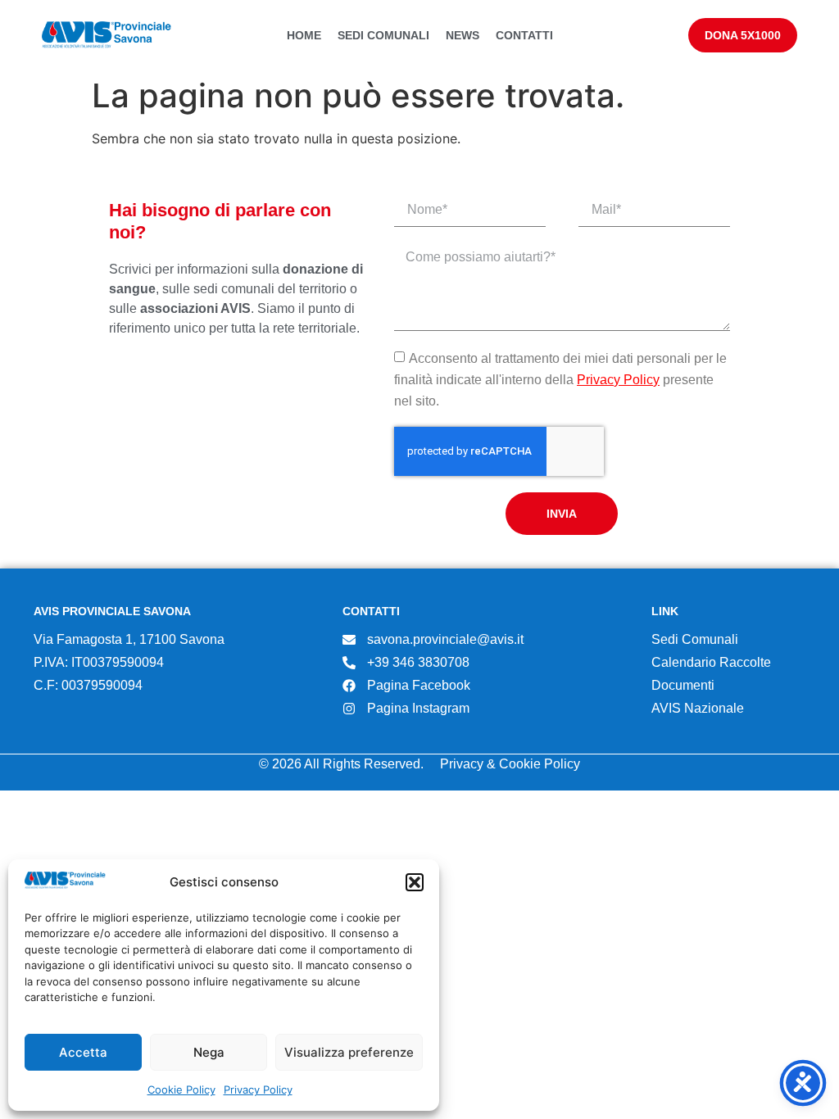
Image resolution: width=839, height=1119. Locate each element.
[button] (414, 882)
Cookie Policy (181, 1089)
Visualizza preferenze (349, 1052)
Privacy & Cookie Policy (510, 764)
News (462, 35)
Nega (208, 1052)
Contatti (524, 35)
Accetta (83, 1052)
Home (304, 35)
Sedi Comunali (383, 35)
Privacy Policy (258, 1089)
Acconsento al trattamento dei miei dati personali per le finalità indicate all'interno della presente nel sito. (560, 379)
